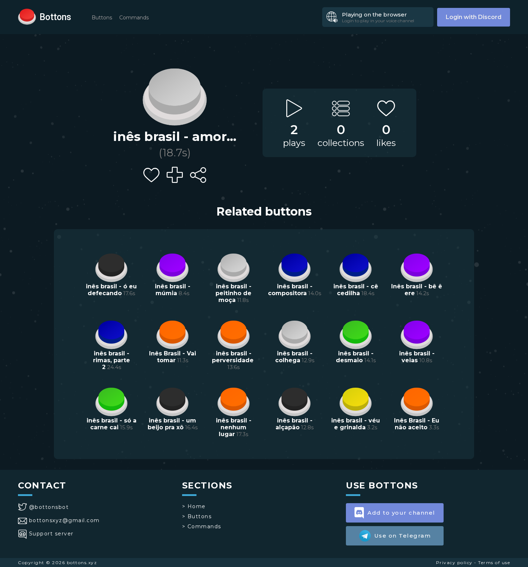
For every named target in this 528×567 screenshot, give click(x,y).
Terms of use (494, 562)
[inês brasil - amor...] (174, 95)
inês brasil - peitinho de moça (233, 293)
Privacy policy (454, 562)
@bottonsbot (49, 507)
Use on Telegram (402, 535)
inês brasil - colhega (293, 357)
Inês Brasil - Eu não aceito (416, 424)
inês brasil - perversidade (233, 357)
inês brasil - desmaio (355, 357)
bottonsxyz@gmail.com (64, 520)
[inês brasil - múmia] (172, 267)
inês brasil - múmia (172, 290)
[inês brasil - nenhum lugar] (233, 401)
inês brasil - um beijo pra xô (172, 424)
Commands (134, 17)
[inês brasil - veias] (416, 334)
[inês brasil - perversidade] (233, 334)
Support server (51, 533)
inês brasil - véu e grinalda (355, 424)
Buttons (102, 17)
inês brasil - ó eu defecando (111, 290)
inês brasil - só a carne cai (111, 424)
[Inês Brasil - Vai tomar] (172, 334)
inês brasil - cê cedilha (355, 290)
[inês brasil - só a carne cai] (111, 401)
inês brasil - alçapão (293, 424)
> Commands (201, 526)
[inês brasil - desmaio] (355, 334)
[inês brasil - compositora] (294, 267)
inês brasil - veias (417, 357)
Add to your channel (401, 512)
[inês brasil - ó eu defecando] (111, 267)
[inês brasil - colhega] (294, 334)
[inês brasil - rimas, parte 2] (111, 334)
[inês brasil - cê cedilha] (355, 267)
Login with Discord (473, 17)
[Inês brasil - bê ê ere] (416, 267)
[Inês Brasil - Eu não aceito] (416, 401)
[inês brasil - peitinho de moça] (233, 267)
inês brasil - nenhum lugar (233, 427)
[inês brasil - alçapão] (294, 401)
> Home (194, 506)
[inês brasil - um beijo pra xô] (172, 401)
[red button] (27, 16)
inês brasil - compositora (290, 290)
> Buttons (197, 516)
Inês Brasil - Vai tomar (172, 357)
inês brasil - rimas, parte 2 (111, 360)
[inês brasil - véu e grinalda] (355, 401)
